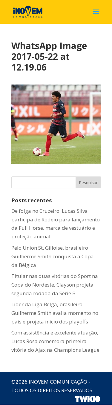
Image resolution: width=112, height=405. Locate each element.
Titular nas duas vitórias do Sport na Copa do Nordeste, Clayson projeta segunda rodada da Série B (54, 285)
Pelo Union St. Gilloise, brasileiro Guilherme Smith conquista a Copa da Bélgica (52, 256)
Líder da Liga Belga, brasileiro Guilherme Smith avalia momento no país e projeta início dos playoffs (54, 313)
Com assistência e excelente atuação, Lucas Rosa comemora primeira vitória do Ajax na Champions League (55, 341)
